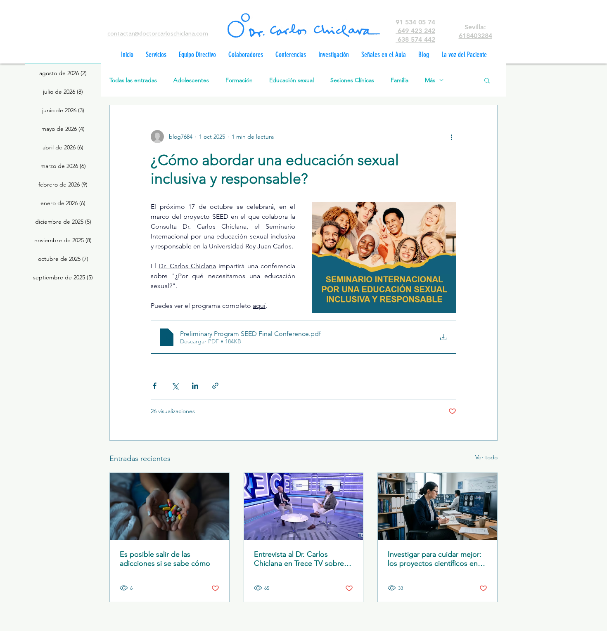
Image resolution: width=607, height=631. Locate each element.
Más (430, 80)
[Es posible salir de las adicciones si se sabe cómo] (169, 506)
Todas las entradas (133, 80)
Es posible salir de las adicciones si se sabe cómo (165, 559)
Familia (399, 80)
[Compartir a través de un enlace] (215, 386)
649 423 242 (415, 31)
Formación (239, 80)
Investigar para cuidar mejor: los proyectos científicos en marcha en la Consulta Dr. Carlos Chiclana (434, 559)
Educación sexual (291, 80)
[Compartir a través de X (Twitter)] (175, 386)
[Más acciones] (451, 137)
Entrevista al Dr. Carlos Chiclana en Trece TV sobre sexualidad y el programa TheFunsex (299, 559)
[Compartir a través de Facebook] (155, 386)
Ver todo (486, 457)
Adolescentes (191, 80)
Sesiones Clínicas (352, 80)
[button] (487, 80)
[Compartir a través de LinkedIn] (195, 386)
